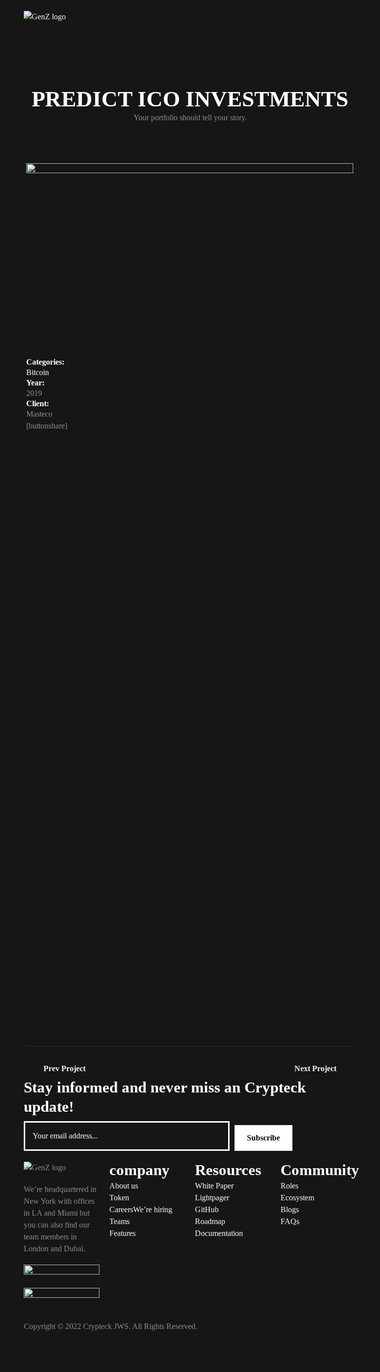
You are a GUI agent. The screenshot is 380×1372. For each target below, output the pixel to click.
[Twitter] (62, 1354)
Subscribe (263, 1138)
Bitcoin (37, 372)
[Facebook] (89, 1354)
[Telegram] (36, 1354)
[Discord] (143, 1354)
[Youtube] (116, 1354)
